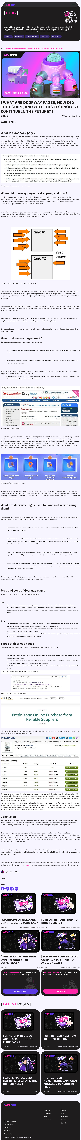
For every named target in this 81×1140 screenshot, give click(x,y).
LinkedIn (64, 1123)
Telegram (64, 1110)
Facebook (64, 1120)
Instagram (64, 1116)
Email (63, 1113)
